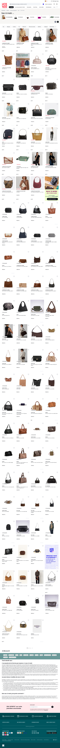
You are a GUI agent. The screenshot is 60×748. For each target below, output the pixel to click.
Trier (3, 26)
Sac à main (22, 10)
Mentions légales (4, 739)
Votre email (32, 704)
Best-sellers (41, 7)
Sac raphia (5, 655)
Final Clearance (48, 7)
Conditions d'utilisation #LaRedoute (6, 740)
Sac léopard (5, 657)
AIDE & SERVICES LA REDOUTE (21, 722)
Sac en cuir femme (47, 655)
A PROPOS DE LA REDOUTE (5, 722)
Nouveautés (29, 7)
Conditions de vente (16, 739)
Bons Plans (35, 7)
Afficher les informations (30, 726)
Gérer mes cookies (33, 739)
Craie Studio (54, 655)
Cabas (21, 655)
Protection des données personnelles (25, 739)
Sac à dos (36, 655)
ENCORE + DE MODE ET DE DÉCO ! (50, 722)
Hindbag (41, 655)
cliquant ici (46, 710)
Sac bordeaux (26, 655)
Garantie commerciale (40, 739)
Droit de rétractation (46, 739)
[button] (57, 4)
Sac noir (16, 655)
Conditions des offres (10, 739)
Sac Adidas (31, 655)
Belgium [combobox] (55, 739)
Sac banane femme (12, 657)
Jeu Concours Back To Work (20, 7)
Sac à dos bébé (11, 655)
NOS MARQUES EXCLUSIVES (35, 722)
